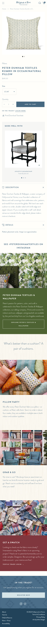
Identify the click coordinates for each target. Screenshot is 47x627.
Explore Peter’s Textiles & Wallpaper (23, 324)
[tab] (21, 177)
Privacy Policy (40, 617)
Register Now (23, 595)
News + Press (6, 620)
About (4, 612)
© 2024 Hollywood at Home (36, 612)
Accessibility (6, 623)
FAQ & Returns (7, 618)
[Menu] (3, 3)
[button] (9, 92)
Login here (20, 111)
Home (4, 9)
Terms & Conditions (38, 614)
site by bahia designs (39, 619)
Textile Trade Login (12, 564)
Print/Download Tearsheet (14, 115)
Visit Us (4, 615)
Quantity (5, 99)
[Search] (40, 3)
